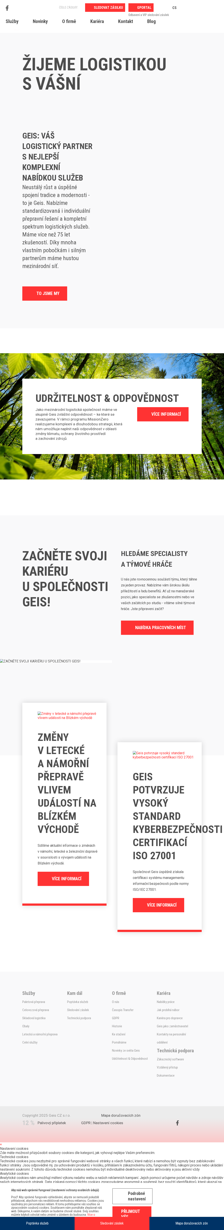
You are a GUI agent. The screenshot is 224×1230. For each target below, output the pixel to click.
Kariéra (97, 21)
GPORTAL (144, 7)
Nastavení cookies (108, 1123)
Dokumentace (166, 1075)
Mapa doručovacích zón (191, 1223)
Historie (117, 1026)
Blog (151, 21)
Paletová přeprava (33, 1002)
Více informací (166, 414)
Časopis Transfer (122, 1010)
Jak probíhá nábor (168, 1010)
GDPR (115, 1018)
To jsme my (48, 293)
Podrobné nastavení (137, 1196)
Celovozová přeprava (35, 1010)
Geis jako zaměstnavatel (172, 1026)
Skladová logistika (34, 1018)
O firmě (69, 21)
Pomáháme (119, 1042)
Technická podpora (79, 1018)
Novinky (40, 21)
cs (174, 8)
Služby (12, 21)
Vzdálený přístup (167, 1067)
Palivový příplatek (52, 1123)
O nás (115, 1002)
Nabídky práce (166, 1002)
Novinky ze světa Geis (126, 1051)
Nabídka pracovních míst (160, 627)
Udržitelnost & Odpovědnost (130, 1059)
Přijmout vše (130, 1214)
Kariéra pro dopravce (170, 1018)
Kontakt (125, 21)
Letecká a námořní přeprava (40, 1034)
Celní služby (29, 1042)
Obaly (25, 1026)
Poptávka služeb (37, 1223)
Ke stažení (118, 1034)
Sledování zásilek (112, 1223)
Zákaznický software (170, 1059)
